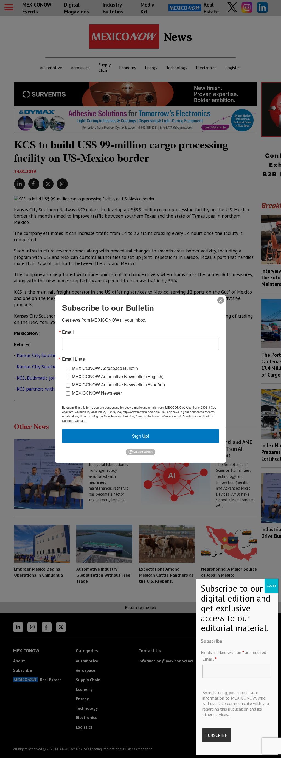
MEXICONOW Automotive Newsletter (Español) (118, 384)
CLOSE (271, 585)
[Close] (220, 300)
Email (209, 659)
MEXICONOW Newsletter (97, 393)
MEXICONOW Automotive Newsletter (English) (118, 376)
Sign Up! (140, 436)
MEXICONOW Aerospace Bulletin (105, 368)
